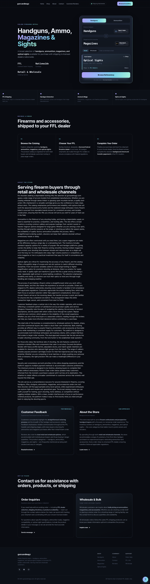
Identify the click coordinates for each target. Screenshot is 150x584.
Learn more (85, 450)
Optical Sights (101, 567)
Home (42, 4)
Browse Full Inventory (106, 75)
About (54, 4)
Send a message (28, 532)
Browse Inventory (125, 3)
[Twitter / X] (19, 569)
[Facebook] (24, 569)
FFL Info (128, 560)
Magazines (100, 563)
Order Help (129, 557)
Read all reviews (28, 450)
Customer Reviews (72, 4)
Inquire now (85, 527)
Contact (61, 4)
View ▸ (126, 68)
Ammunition (118, 20)
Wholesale (93, 50)
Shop (48, 4)
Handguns (94, 20)
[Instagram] (28, 569)
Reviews (115, 563)
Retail (85, 50)
